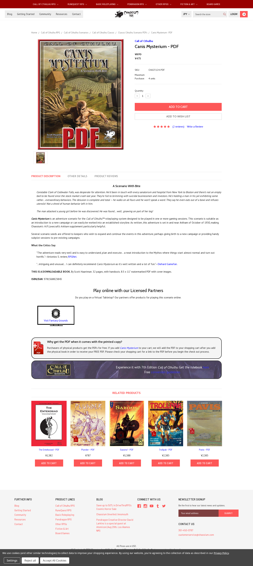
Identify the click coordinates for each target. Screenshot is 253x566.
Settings (12, 560)
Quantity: (139, 90)
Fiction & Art (187, 4)
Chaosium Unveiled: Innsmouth (112, 514)
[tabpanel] (49, 433)
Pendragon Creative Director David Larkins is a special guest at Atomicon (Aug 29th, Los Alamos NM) (114, 525)
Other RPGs (162, 4)
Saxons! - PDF (127, 449)
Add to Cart (49, 463)
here (206, 367)
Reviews (106, 176)
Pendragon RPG (135, 4)
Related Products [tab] (126, 393)
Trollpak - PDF (165, 449)
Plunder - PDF (88, 449)
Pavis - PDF (204, 449)
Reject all (30, 560)
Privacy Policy (221, 553)
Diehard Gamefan (167, 264)
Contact (76, 14)
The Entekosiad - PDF (49, 449)
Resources (61, 14)
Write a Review (195, 126)
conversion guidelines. (166, 372)
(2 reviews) (178, 126)
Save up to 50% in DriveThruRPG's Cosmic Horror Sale (113, 507)
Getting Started (25, 14)
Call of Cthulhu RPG (44, 4)
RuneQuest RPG (76, 4)
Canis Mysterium (129, 348)
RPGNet (72, 256)
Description (45, 176)
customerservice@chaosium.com (196, 534)
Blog (9, 14)
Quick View (49, 423)
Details (77, 176)
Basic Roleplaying (106, 4)
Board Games (213, 4)
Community (45, 14)
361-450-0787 (185, 530)
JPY (185, 14)
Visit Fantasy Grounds (56, 320)
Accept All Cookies (54, 560)
